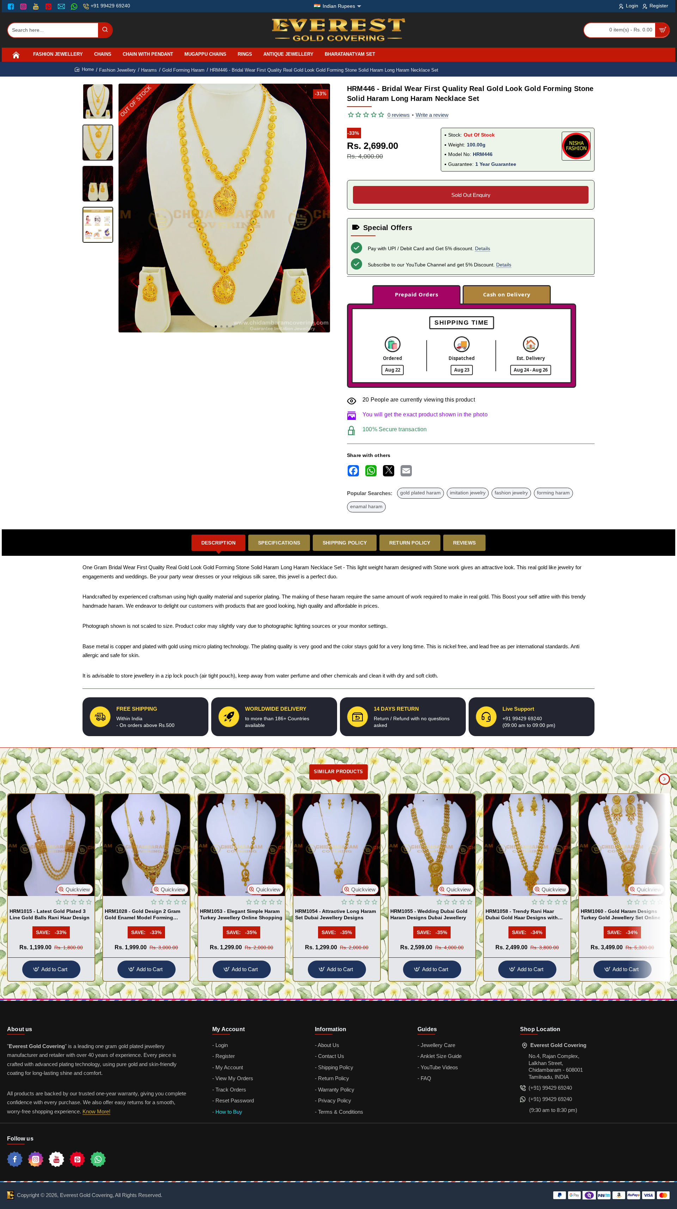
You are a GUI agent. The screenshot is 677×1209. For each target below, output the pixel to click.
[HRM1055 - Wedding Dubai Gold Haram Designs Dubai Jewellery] (432, 845)
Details (482, 248)
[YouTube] (36, 6)
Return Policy (410, 543)
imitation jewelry (468, 492)
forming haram (553, 492)
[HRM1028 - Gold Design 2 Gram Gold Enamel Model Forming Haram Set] (146, 845)
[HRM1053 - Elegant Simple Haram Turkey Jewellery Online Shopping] (241, 845)
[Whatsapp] (98, 1159)
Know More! (96, 1111)
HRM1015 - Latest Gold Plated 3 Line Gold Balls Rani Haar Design (50, 914)
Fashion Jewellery (117, 70)
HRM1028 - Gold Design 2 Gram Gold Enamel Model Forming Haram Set (142, 914)
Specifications (279, 543)
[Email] (62, 6)
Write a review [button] (432, 115)
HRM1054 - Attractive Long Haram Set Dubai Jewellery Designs (335, 914)
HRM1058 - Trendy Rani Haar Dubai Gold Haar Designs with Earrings (522, 914)
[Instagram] (24, 6)
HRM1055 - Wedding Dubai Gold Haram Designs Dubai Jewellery (429, 914)
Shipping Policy (345, 543)
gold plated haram (420, 492)
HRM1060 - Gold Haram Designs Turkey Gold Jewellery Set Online (620, 914)
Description (218, 543)
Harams (149, 70)
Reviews (464, 543)
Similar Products (338, 771)
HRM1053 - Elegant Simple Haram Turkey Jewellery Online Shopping (241, 914)
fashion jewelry (511, 492)
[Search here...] (105, 30)
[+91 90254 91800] (75, 6)
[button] (216, 326)
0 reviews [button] (399, 115)
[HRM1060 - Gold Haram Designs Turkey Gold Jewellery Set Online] (622, 845)
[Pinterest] (49, 6)
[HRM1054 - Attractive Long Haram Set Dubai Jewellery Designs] (336, 845)
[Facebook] (12, 6)
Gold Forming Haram (183, 70)
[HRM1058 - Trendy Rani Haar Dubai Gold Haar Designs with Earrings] (527, 845)
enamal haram (366, 506)
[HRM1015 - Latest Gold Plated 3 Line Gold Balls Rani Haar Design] (51, 845)
